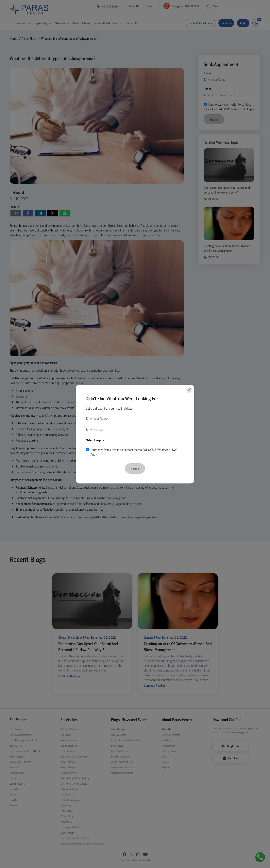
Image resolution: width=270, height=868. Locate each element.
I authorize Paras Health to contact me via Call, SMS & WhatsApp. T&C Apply (134, 451)
